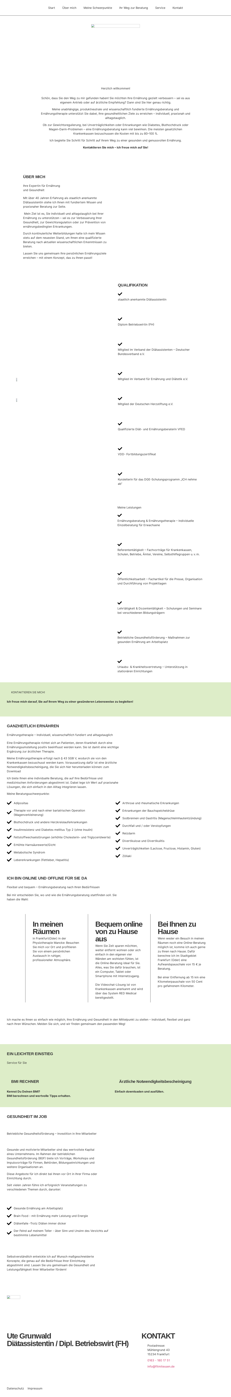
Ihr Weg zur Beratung (133, 8)
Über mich (69, 8)
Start (51, 8)
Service (160, 8)
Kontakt (178, 8)
